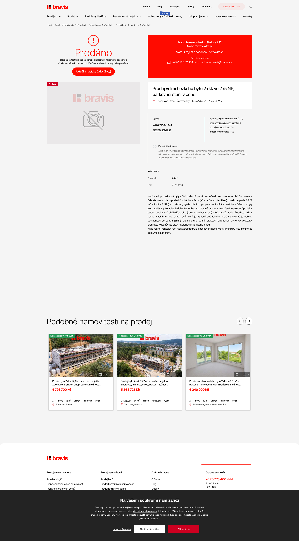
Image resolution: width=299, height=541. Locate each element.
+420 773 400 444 (219, 479)
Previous (240, 321)
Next (248, 321)
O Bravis (156, 479)
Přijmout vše (184, 529)
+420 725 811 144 (231, 6)
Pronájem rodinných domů (61, 488)
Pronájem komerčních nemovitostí (65, 484)
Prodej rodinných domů (113, 488)
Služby (155, 488)
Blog (154, 484)
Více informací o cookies (145, 511)
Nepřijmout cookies (149, 529)
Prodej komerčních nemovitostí (117, 484)
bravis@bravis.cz (222, 62)
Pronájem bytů (54, 479)
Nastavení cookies (122, 529)
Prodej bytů (107, 479)
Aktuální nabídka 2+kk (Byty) (93, 71)
